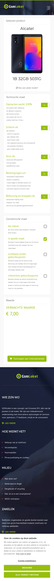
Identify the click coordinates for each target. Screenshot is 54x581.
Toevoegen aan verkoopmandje (28, 358)
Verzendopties (10, 447)
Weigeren (27, 568)
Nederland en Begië (13, 483)
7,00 (14, 313)
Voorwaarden (10, 452)
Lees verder (10, 423)
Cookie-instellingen (27, 561)
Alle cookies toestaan (27, 575)
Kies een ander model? (28, 87)
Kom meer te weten (23, 554)
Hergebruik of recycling (14, 488)
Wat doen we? (10, 478)
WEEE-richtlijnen (11, 498)
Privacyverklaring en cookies (16, 457)
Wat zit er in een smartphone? (17, 493)
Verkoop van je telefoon (15, 442)
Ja (44, 105)
